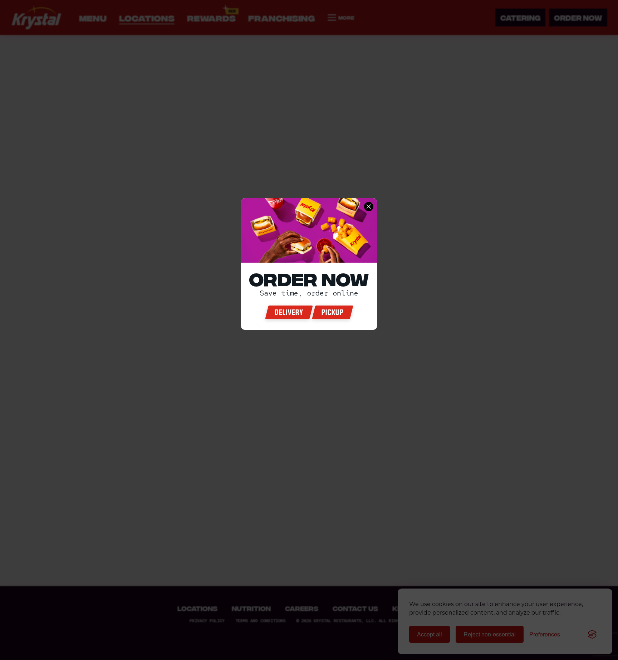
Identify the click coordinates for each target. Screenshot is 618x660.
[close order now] (368, 206)
